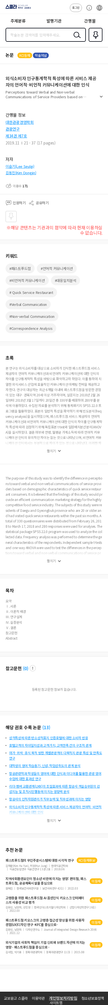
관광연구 (13, 129)
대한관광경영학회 (20, 122)
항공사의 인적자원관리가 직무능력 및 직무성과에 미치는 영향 (50, 799)
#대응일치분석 (65, 280)
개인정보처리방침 (63, 998)
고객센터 (87, 10)
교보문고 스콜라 (16, 998)
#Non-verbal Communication (32, 316)
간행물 (90, 21)
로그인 (75, 7)
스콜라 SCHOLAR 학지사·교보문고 (17, 8)
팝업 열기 (33, 668)
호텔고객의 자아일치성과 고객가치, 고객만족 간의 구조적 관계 (50, 745)
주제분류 (18, 21)
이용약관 (38, 998)
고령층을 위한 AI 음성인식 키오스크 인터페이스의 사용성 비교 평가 (45, 900)
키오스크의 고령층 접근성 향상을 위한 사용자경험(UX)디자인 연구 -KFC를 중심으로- (45, 922)
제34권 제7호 (16, 136)
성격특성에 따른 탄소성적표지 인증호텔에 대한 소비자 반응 (48, 737)
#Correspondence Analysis (30, 328)
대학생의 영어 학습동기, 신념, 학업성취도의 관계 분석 (45, 765)
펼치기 (51, 451)
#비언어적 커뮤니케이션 (27, 280)
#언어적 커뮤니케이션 (57, 268)
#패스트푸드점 (20, 268)
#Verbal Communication (28, 304)
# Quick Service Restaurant (31, 292)
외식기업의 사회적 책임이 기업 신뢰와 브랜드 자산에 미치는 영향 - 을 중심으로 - (45, 944)
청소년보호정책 (92, 998)
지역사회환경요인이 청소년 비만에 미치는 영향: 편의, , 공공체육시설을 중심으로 (46, 880)
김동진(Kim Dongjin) (21, 172)
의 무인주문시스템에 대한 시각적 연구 (40, 860)
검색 (75, 39)
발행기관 (54, 21)
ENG (99, 10)
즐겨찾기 (94, 41)
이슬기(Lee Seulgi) (20, 166)
